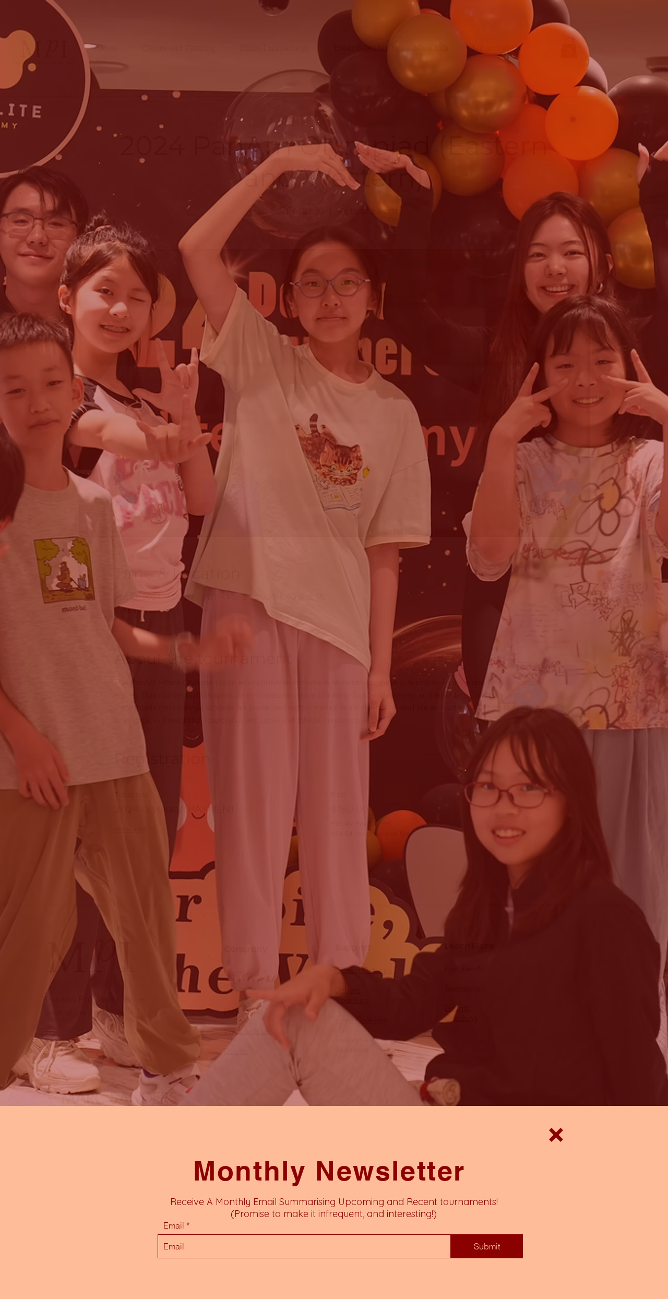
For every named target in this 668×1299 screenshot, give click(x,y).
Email (173, 1225)
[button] (556, 1134)
